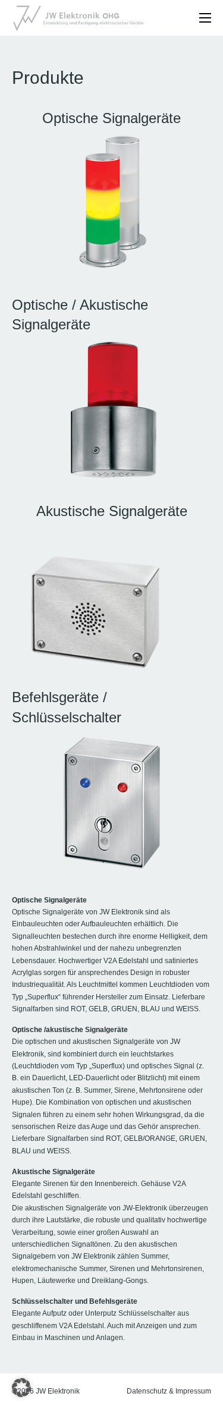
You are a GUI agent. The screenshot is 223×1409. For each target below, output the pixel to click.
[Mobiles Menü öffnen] (205, 18)
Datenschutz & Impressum (169, 1391)
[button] (21, 1387)
